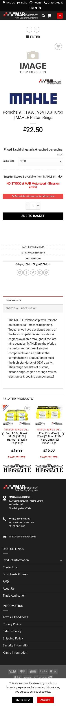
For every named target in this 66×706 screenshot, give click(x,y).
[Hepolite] (17, 468)
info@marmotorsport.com (22, 536)
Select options (17, 457)
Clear (60, 155)
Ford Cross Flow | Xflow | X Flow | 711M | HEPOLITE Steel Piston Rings (49, 438)
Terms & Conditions (15, 617)
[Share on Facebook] (26, 272)
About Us (8, 588)
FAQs (6, 581)
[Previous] (3, 441)
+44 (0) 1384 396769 (19, 518)
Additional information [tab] (21, 308)
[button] (43, 15)
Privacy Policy (12, 624)
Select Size (8, 161)
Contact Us (10, 567)
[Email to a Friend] (40, 272)
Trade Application (14, 595)
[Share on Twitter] (33, 272)
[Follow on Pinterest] (40, 8)
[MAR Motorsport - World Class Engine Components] (21, 16)
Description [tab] (13, 300)
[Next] (63, 441)
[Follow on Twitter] (36, 8)
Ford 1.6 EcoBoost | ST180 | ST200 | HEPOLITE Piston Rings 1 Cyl (17, 438)
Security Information (16, 645)
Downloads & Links (15, 574)
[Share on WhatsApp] (20, 272)
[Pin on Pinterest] (46, 272)
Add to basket (33, 216)
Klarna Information (15, 652)
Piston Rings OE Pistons (38, 264)
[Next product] (29, 29)
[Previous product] (36, 29)
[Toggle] (61, 560)
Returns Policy (12, 631)
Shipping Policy (13, 638)
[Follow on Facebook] (29, 8)
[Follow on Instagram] (33, 8)
